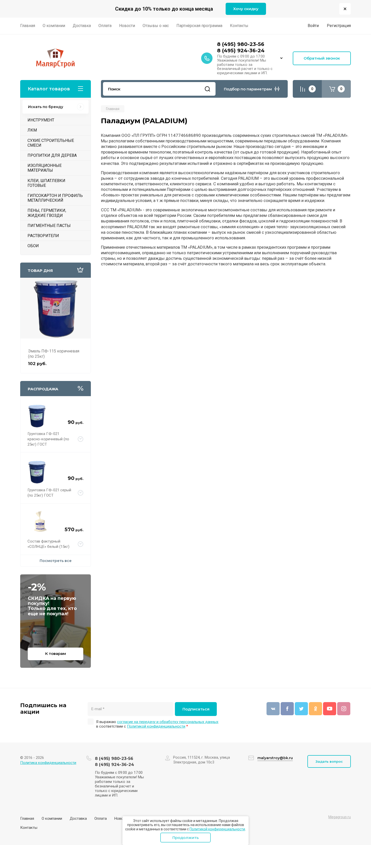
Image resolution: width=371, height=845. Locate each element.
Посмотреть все (56, 560)
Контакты (28, 827)
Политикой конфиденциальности (217, 829)
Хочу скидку (245, 8)
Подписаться (195, 709)
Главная (27, 818)
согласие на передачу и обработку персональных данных (167, 722)
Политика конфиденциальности (48, 762)
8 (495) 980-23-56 (240, 44)
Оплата (100, 818)
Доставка (78, 818)
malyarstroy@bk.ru (275, 758)
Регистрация (339, 25)
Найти (207, 89)
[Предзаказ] (81, 439)
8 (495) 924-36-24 (240, 50)
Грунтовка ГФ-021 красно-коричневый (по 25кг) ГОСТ (48, 439)
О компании (52, 818)
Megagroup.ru (339, 817)
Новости (121, 818)
